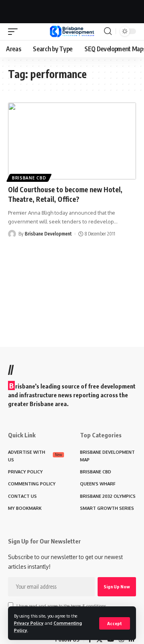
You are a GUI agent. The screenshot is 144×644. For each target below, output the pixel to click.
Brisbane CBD (29, 177)
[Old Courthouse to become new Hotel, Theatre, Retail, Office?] (72, 141)
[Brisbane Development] (72, 31)
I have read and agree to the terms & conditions (61, 605)
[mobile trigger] (15, 31)
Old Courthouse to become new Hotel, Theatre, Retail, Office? (65, 194)
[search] (108, 31)
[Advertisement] (72, 10)
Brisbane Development (48, 234)
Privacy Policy (29, 623)
